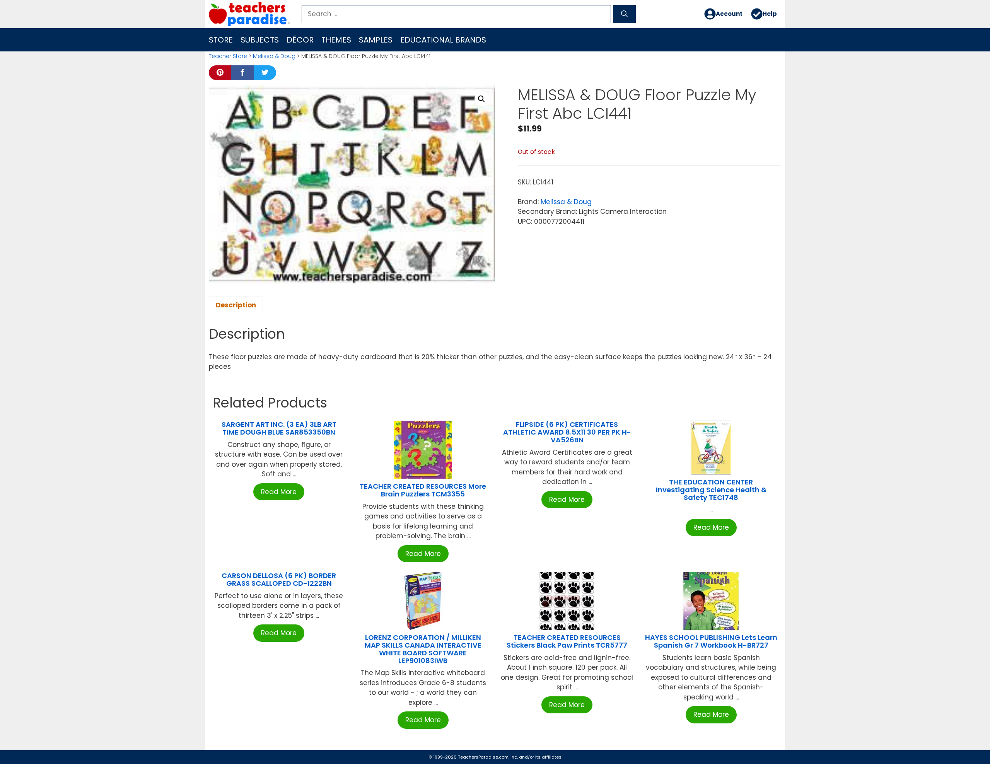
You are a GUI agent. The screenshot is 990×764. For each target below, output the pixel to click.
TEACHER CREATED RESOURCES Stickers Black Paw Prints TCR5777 (567, 641)
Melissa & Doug (274, 56)
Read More (279, 491)
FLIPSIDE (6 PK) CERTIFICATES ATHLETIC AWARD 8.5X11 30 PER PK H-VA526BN (567, 432)
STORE (221, 39)
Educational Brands (443, 39)
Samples (376, 39)
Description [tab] (236, 305)
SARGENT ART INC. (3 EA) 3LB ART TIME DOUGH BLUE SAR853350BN (279, 428)
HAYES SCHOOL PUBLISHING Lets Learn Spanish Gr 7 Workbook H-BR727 (711, 641)
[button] (481, 99)
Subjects (260, 39)
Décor (300, 39)
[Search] (624, 14)
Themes (336, 39)
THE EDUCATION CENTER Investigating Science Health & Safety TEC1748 (711, 489)
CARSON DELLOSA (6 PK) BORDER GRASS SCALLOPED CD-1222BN (279, 579)
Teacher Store (228, 56)
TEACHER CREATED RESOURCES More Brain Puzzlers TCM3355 (423, 490)
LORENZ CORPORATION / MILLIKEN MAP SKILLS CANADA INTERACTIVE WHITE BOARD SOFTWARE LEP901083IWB (423, 649)
